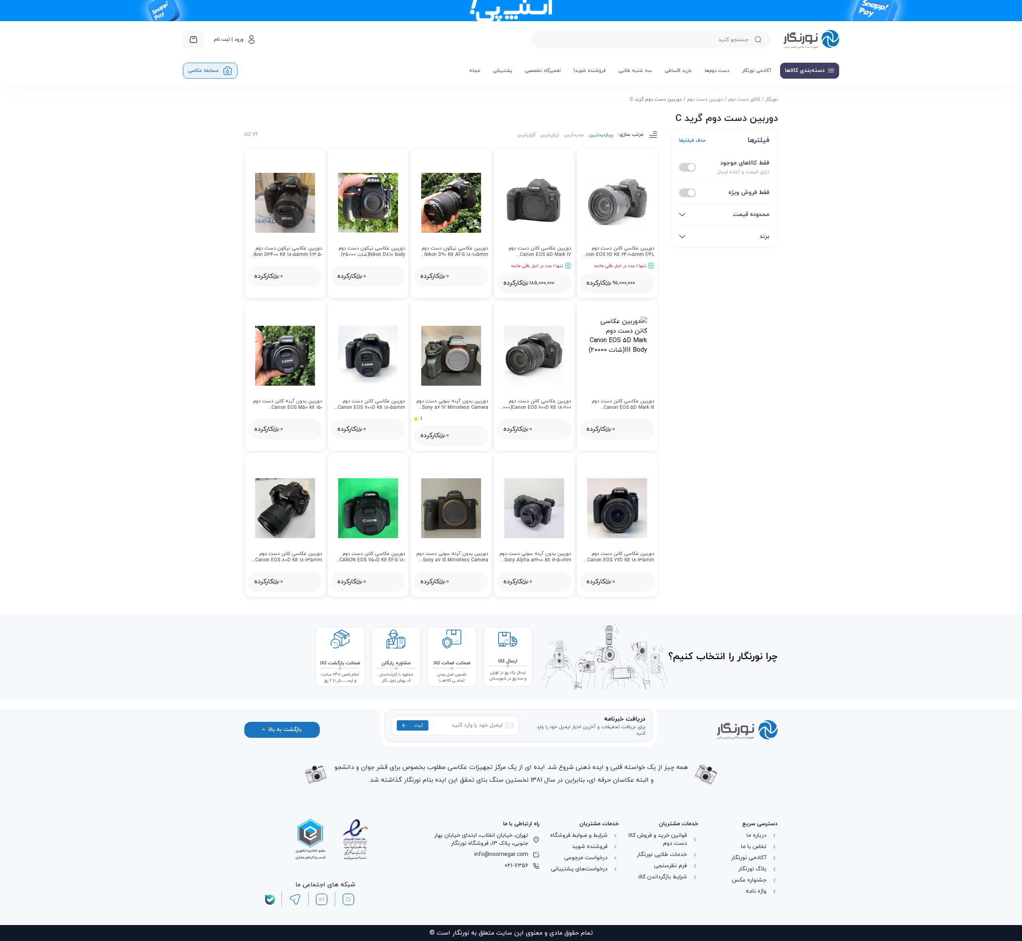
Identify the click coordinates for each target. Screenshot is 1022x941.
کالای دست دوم (744, 99)
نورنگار (771, 99)
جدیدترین (574, 135)
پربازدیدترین (601, 135)
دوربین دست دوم (705, 99)
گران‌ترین (526, 135)
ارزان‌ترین (549, 135)
